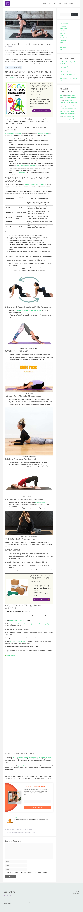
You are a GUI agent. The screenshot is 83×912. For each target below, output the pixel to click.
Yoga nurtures (22, 172)
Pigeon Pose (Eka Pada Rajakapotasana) (15, 829)
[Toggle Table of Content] (19, 67)
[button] (76, 4)
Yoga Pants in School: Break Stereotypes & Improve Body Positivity (21, 832)
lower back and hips (40, 502)
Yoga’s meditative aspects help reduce (26, 165)
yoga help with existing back (17, 620)
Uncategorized (63, 40)
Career (59, 3)
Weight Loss (63, 42)
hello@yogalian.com (34, 901)
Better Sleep (63, 26)
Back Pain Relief (10, 828)
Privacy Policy (76, 893)
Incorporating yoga (43, 133)
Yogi (61, 106)
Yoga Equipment (64, 44)
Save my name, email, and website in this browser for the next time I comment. (27, 872)
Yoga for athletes (28, 829)
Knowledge (62, 33)
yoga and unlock (21, 766)
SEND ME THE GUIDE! (37, 807)
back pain (12, 77)
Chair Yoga (62, 30)
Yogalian (62, 95)
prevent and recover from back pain (26, 56)
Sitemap (71, 3)
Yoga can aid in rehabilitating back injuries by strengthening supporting (31, 624)
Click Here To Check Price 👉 (41, 599)
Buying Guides (63, 28)
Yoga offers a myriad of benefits (13, 133)
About (50, 3)
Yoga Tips (62, 49)
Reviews (62, 35)
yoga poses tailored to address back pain (35, 184)
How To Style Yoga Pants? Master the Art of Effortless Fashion (20, 831)
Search (61, 12)
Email (25, 799)
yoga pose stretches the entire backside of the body (28, 310)
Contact (65, 3)
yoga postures (12, 146)
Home (44, 3)
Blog (54, 3)
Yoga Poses (63, 47)
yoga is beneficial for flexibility (17, 641)
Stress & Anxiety (64, 37)
